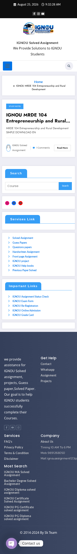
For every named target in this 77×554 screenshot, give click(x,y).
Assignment (48, 375)
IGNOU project (21, 261)
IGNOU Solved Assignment (38, 43)
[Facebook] (14, 203)
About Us (47, 441)
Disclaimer (11, 459)
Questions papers (22, 247)
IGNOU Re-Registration (25, 306)
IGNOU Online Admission (27, 310)
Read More (62, 147)
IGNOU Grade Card (23, 315)
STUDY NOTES (15, 106)
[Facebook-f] (6, 427)
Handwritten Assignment (26, 252)
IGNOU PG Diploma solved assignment (17, 518)
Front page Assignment (25, 256)
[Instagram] (7, 203)
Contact (46, 364)
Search (16, 173)
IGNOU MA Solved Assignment (17, 474)
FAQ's (8, 441)
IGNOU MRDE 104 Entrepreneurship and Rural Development (36, 118)
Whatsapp (48, 369)
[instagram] (38, 14)
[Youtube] (12, 427)
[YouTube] (20, 203)
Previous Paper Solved (25, 270)
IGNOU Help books (23, 266)
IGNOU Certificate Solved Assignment (17, 500)
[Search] (69, 66)
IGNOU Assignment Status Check (31, 296)
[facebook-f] (34, 14)
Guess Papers (20, 243)
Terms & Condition (16, 453)
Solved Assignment (23, 238)
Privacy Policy (13, 447)
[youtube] (43, 14)
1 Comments (43, 147)
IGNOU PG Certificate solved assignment (19, 509)
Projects (46, 381)
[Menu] (7, 66)
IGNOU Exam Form (23, 301)
